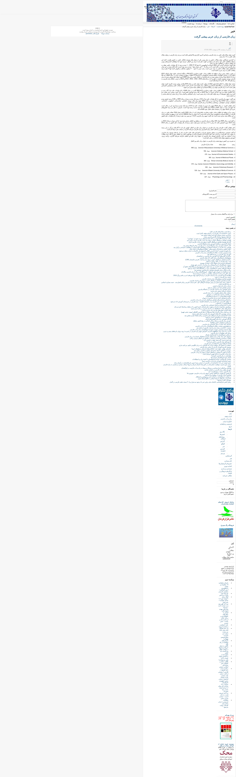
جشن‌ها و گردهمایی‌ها (225, 463)
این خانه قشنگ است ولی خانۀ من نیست (223, 630)
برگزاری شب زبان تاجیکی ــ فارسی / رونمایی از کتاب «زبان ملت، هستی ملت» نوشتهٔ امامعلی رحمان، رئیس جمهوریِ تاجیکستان (223, 675)
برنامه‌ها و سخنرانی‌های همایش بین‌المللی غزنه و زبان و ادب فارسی (210, 300)
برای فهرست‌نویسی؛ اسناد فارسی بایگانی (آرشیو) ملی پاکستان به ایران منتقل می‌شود (205, 251)
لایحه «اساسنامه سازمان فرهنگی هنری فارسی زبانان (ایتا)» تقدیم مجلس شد (207, 315)
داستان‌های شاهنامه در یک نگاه (223, 642)
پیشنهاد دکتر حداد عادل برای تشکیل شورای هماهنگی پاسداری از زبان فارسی (208, 336)
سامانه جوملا (105, 33)
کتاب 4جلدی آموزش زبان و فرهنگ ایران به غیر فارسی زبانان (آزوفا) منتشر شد (207, 245)
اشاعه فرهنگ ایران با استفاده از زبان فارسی (217, 343)
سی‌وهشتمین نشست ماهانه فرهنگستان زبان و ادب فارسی (213, 326)
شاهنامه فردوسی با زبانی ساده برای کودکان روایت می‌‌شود (223, 703)
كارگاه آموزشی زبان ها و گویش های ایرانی (218, 319)
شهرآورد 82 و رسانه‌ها (224, 380)
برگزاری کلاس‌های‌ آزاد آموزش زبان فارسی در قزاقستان (213, 256)
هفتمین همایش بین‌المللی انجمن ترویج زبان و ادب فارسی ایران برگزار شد (209, 240)
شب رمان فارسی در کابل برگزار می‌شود (218, 261)
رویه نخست (220, 26)
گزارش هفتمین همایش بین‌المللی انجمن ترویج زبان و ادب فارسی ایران (210, 242)
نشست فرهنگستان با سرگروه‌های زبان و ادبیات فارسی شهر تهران (211, 265)
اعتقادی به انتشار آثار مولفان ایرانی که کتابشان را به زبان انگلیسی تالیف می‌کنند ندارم (205, 345)
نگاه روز (222, 432)
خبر (208, 26)
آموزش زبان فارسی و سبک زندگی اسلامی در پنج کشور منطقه (212, 321)
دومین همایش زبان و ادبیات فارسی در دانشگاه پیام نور (214, 289)
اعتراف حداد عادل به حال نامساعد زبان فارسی (216, 324)
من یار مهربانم (229, 715)
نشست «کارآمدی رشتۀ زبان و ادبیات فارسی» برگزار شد (213, 328)
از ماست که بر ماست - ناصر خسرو (223, 621)
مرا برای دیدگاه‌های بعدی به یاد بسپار (222, 214)
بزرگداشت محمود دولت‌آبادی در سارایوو (219, 294)
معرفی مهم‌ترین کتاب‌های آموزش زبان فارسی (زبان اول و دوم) (211, 314)
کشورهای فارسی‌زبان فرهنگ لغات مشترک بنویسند (215, 263)
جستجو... (231, 481)
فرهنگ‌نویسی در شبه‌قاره (223, 303)
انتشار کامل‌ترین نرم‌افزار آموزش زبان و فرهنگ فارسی (214, 244)
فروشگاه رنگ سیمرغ (227, 525)
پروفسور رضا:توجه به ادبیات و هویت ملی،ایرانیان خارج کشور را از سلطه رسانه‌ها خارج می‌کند (202, 307)
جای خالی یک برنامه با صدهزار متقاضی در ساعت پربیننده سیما (212, 273)
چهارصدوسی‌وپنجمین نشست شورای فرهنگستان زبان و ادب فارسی (210, 329)
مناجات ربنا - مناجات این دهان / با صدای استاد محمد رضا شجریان (223, 688)
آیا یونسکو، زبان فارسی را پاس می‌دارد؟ (219, 342)
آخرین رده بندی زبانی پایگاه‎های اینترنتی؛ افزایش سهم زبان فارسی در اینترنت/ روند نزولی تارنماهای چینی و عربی (197, 331)
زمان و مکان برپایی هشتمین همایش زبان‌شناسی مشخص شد (212, 270)
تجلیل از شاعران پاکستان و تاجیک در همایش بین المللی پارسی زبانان (210, 338)
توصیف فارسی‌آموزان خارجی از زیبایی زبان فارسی (215, 347)
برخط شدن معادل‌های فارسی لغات (220, 231)
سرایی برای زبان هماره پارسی (222, 286)
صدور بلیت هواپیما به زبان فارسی (221, 333)
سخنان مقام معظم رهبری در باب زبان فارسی (217, 293)
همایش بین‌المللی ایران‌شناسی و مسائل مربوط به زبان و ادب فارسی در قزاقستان (206, 368)
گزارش (222, 441)
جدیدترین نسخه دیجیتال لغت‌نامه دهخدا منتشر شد (216, 235)
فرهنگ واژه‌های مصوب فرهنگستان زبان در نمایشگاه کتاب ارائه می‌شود (209, 268)
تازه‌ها (213, 26)
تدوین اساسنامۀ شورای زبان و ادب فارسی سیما (216, 361)
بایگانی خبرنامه (227, 475)
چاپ (230, 43)
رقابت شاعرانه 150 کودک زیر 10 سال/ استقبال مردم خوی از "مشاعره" (209, 238)
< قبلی (228, 180)
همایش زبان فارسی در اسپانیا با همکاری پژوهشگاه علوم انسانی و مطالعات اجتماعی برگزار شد (202, 247)
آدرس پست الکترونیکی (209, 194)
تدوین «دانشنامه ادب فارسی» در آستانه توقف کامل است (213, 233)
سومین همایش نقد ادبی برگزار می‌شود (219, 287)
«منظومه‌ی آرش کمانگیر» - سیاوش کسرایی (223, 589)
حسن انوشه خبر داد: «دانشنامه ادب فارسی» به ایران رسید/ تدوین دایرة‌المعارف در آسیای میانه (202, 363)
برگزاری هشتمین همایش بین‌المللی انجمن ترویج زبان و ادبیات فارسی (210, 280)
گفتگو (223, 444)
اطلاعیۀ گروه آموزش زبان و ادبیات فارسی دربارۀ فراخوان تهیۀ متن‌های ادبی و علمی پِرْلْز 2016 (202, 275)
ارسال (233, 224)
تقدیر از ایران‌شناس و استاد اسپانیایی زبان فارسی (216, 305)
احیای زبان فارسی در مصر (223, 277)
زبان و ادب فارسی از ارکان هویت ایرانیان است (217, 354)
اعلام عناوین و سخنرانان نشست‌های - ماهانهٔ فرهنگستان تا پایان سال (210, 249)
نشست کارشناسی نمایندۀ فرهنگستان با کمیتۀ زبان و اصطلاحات (211, 359)
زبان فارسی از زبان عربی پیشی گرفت (214, 36)
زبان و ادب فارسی (226, 419)
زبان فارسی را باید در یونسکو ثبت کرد (219, 371)
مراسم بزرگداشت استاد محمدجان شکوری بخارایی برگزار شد (212, 350)
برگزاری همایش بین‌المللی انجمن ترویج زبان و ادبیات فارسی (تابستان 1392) (208, 259)
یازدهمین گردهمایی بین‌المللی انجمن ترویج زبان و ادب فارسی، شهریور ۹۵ (209, 373)
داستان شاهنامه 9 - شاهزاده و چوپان (223, 584)
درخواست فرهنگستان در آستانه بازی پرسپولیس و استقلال (213, 377)
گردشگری (228, 456)
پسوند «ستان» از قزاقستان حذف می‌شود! (218, 317)
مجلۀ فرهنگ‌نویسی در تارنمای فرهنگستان (218, 296)
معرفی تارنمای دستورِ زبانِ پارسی (220, 291)
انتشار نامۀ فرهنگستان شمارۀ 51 (221, 357)
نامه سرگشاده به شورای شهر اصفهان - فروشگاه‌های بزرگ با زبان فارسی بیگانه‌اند (206, 272)
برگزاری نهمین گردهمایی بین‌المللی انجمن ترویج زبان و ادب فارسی (211, 352)
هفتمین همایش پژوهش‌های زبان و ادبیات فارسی (216, 279)
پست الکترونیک (230, 44)
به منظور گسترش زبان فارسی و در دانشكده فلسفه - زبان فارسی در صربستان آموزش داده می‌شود (200, 301)
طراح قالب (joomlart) (92, 33)
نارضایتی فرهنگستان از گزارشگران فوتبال (218, 335)
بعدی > (227, 182)
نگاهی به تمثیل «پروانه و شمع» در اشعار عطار (223, 647)
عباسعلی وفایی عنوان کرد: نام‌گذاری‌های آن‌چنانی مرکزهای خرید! (211, 349)
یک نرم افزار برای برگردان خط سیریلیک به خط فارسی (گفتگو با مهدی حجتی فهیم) (206, 312)
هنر (231, 458)
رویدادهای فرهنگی (222, 437)
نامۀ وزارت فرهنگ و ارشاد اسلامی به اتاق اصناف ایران (214, 378)
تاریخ (230, 426)
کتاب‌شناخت (228, 461)
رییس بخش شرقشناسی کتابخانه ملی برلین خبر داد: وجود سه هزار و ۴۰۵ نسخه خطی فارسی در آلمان (200, 382)
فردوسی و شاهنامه (226, 424)
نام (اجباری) (212, 190)
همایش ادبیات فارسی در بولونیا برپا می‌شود (218, 375)
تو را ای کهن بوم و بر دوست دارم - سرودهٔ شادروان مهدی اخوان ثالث (223, 607)
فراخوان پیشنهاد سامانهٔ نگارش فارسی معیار (217, 237)
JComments (198, 226)
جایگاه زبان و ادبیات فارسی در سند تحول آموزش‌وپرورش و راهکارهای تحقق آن (207, 266)
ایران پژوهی (228, 416)
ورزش (223, 453)
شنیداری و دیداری (226, 469)
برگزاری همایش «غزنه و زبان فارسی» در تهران (216, 298)
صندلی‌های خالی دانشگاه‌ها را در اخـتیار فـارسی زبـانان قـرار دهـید (211, 308)
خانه (230, 414)
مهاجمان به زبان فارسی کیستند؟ (221, 356)
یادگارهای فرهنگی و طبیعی (226, 472)
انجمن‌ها (222, 434)
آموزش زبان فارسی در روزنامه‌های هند (219, 254)
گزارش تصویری (222, 450)
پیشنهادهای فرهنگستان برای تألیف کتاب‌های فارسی (215, 258)
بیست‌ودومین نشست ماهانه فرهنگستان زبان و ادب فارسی (213, 252)
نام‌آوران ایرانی (227, 421)
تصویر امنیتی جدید (229, 219)
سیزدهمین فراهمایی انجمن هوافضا (220, 322)
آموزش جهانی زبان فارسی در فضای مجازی (217, 370)
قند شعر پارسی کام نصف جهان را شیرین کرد (217, 340)
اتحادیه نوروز (228, 466)
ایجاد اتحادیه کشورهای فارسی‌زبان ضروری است (216, 310)
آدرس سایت (212, 197)
